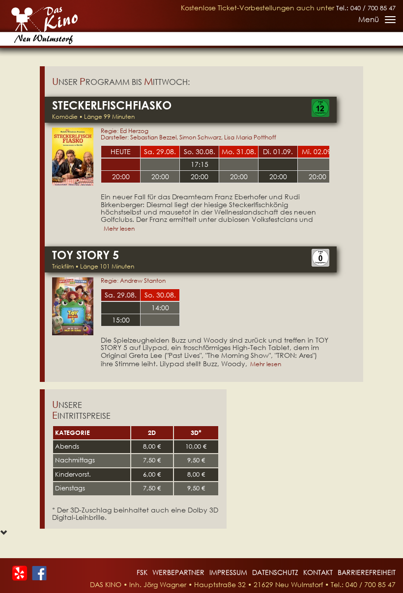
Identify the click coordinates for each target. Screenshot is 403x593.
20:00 (121, 176)
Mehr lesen (119, 228)
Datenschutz (275, 572)
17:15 (199, 164)
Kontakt (318, 572)
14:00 (160, 307)
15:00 (121, 319)
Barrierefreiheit (367, 572)
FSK (142, 572)
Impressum (228, 572)
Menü (377, 21)
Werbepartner (178, 572)
